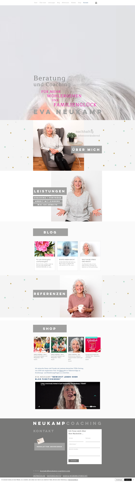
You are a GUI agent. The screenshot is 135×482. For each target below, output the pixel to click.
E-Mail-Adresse (72, 444)
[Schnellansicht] (42, 345)
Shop (61, 370)
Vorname (71, 438)
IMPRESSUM (39, 475)
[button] (49, 446)
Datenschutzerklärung (73, 479)
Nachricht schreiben (73, 449)
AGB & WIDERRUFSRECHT (75, 475)
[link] (96, 2)
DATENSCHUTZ (54, 475)
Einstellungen (119, 479)
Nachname (88, 438)
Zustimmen (127, 479)
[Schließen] (133, 480)
